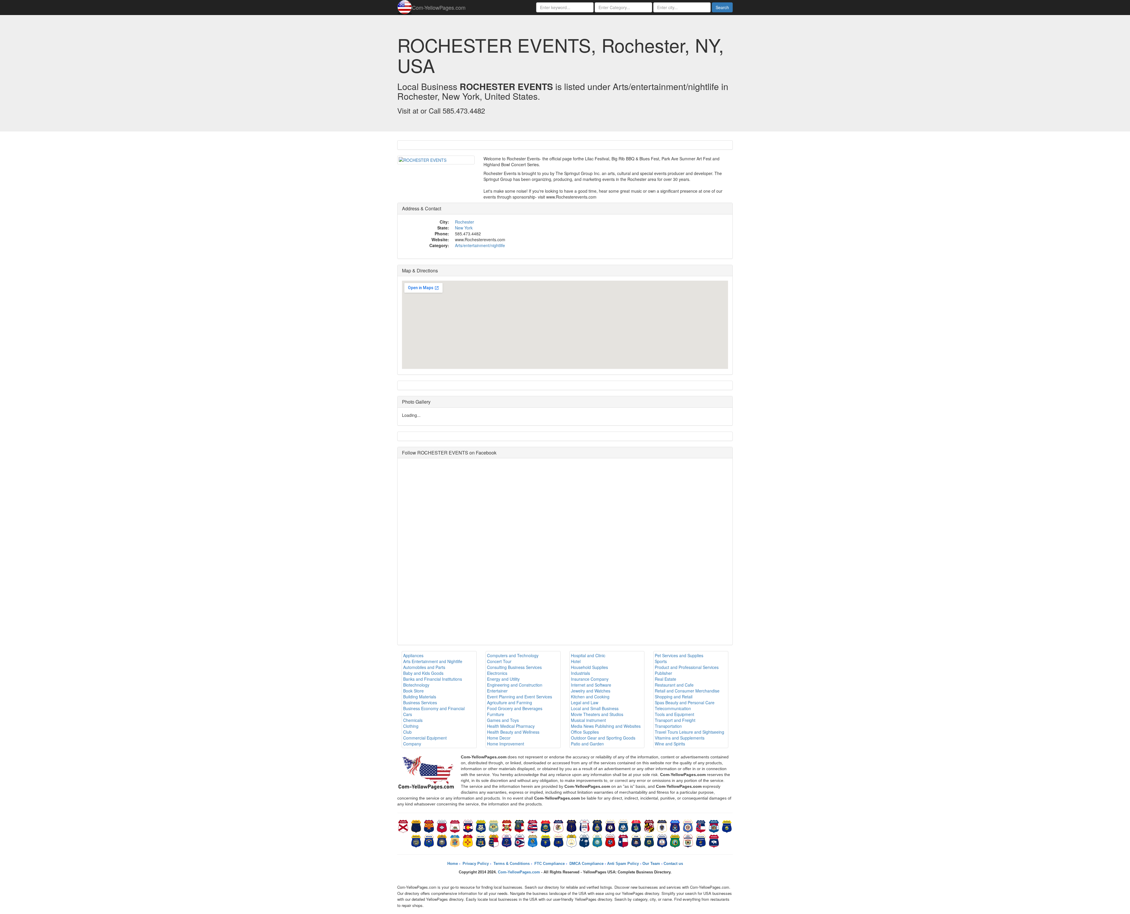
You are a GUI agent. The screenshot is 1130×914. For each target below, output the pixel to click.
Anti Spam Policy (623, 863)
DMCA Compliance (586, 863)
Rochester (464, 222)
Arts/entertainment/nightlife (480, 245)
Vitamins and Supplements (679, 738)
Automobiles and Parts (424, 667)
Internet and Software (591, 685)
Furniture (495, 714)
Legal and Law (584, 702)
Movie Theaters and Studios (597, 714)
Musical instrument (588, 720)
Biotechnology (416, 685)
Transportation (668, 726)
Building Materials (419, 697)
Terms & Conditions (511, 863)
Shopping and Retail (673, 697)
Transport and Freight (675, 720)
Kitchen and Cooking (590, 697)
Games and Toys (503, 720)
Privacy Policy (475, 863)
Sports (661, 661)
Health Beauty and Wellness (513, 732)
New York (464, 228)
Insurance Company (590, 679)
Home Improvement (505, 744)
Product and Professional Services (687, 667)
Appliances (413, 655)
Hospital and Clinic (588, 655)
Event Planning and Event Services (519, 697)
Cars (407, 714)
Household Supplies (589, 667)
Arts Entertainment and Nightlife (432, 661)
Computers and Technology (513, 655)
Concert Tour (499, 661)
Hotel (576, 661)
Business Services (420, 702)
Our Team (651, 863)
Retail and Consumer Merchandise (687, 691)
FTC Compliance (549, 863)
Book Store (413, 691)
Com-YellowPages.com (439, 7)
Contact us (673, 863)
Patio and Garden (587, 744)
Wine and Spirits (670, 744)
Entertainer (497, 691)
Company (412, 744)
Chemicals (413, 720)
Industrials (580, 673)
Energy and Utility (503, 679)
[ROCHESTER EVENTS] (436, 160)
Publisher (663, 673)
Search (722, 7)
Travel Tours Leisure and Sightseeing (689, 732)
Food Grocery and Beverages (514, 708)
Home (452, 863)
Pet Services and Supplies (679, 655)
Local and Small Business (595, 708)
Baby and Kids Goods (423, 673)
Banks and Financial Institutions (432, 679)
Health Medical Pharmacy (511, 726)
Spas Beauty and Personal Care (684, 702)
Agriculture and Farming (509, 702)
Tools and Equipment (674, 714)
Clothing (410, 726)
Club (407, 732)
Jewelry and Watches (590, 691)
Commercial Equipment (425, 738)
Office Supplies (585, 732)
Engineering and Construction (514, 685)
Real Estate (665, 679)
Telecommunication (673, 708)
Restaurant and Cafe (674, 685)
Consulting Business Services (514, 667)
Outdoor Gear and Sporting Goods (603, 738)
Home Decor (499, 738)
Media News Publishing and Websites (606, 726)
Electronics (497, 673)
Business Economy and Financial (434, 708)
